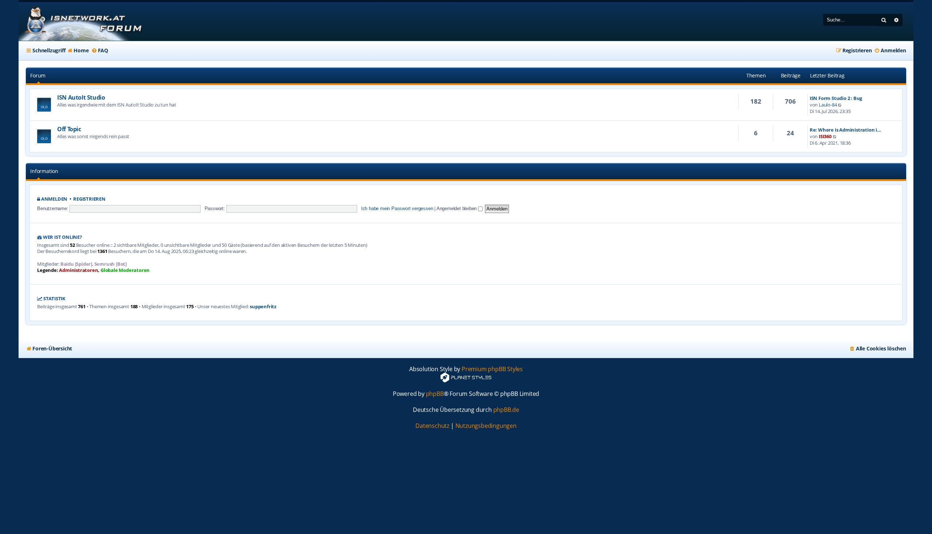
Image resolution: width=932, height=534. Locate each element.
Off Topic (69, 129)
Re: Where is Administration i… (845, 130)
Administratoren (78, 270)
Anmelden (54, 199)
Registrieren (89, 199)
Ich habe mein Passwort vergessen (397, 208)
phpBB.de (506, 410)
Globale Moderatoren (125, 270)
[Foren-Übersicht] (82, 22)
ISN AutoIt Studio (81, 97)
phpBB (435, 394)
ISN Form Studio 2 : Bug (836, 98)
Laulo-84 (828, 104)
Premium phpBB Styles (492, 369)
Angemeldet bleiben (457, 208)
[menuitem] (77, 50)
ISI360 (825, 136)
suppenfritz (263, 307)
